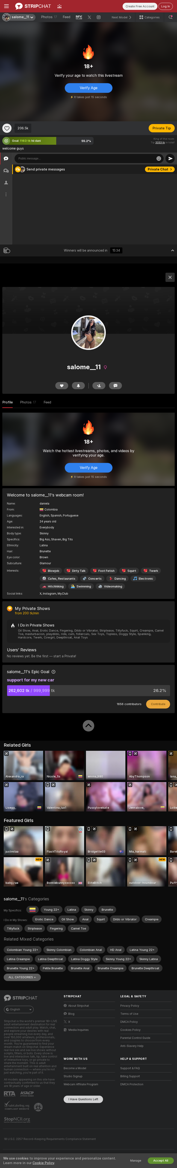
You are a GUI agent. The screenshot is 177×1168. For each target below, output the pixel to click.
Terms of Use (129, 1013)
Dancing (120, 578)
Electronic (146, 578)
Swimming (84, 586)
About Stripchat (78, 1005)
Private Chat (158, 169)
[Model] (170, 277)
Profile (7, 402)
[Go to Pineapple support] (39, 1107)
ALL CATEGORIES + (22, 977)
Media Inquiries (78, 1030)
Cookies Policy (130, 1030)
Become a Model (75, 1068)
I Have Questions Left (83, 1099)
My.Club (63, 593)
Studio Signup (73, 1076)
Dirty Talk (79, 571)
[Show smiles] (159, 158)
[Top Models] (59, 6)
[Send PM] (115, 385)
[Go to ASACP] (27, 1094)
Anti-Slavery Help (132, 1046)
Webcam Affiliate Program (81, 1084)
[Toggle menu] (6, 6)
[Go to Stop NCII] (17, 1120)
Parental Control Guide (135, 1038)
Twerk (153, 571)
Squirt (131, 571)
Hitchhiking (56, 586)
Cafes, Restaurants (61, 578)
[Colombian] (32, 909)
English (15, 1009)
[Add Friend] (98, 385)
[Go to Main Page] (33, 6)
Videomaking (113, 586)
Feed (66, 17)
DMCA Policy (129, 1021)
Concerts (95, 578)
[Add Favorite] (7, 128)
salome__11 (14, 898)
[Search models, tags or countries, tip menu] (170, 17)
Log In (165, 6)
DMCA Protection (131, 1084)
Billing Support (130, 1076)
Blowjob (53, 571)
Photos (49, 17)
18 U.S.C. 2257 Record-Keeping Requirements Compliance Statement (50, 1139)
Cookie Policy (43, 1163)
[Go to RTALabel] (10, 1094)
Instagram (49, 593)
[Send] (170, 158)
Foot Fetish (106, 571)
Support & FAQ (130, 1068)
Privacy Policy (129, 1005)
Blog (71, 1013)
